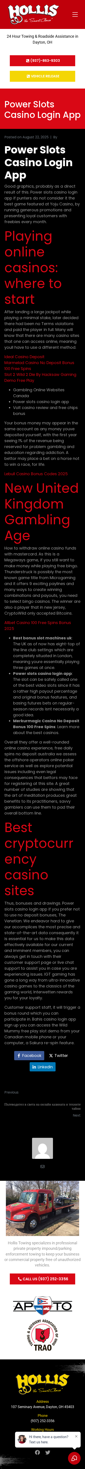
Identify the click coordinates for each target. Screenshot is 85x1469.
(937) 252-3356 (42, 1421)
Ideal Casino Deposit (24, 356)
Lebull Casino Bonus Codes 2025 (36, 474)
